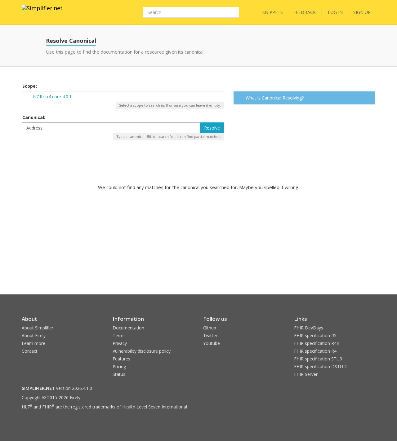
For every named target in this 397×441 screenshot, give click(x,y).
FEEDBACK (304, 12)
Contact (30, 351)
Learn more (33, 343)
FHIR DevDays (308, 328)
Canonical (33, 117)
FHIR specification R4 (315, 351)
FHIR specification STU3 (318, 359)
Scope (29, 86)
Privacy (120, 343)
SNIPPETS (272, 12)
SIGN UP (362, 12)
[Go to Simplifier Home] (42, 12)
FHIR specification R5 (315, 335)
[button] (369, 98)
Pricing (119, 366)
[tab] (305, 97)
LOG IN (335, 12)
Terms (119, 335)
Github (209, 328)
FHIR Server (306, 374)
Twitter (210, 335)
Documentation (128, 328)
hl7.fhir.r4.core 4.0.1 (52, 96)
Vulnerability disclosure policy (142, 351)
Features (121, 359)
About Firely (34, 335)
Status (119, 374)
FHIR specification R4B (317, 343)
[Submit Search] (234, 12)
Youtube (211, 343)
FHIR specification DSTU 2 (320, 366)
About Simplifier (37, 328)
